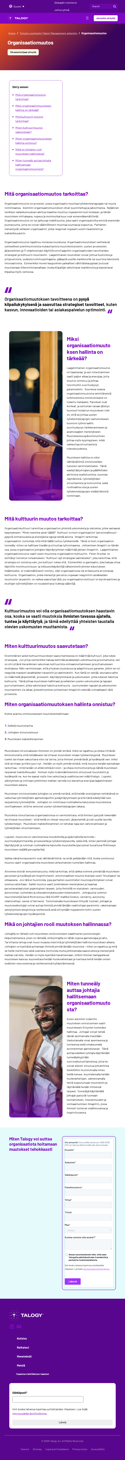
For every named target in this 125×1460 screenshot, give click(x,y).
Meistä (21, 1365)
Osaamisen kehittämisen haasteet (32, 1374)
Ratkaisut (23, 1347)
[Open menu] (87, 19)
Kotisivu (22, 1338)
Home (12, 33)
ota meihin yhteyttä (105, 18)
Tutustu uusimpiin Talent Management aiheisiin (48, 33)
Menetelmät (24, 1356)
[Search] (115, 6)
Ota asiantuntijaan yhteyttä (23, 52)
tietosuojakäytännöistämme (29, 1413)
